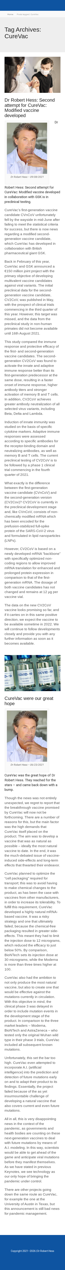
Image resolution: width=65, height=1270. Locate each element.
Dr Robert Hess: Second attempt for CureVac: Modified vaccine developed (30, 107)
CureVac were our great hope (29, 701)
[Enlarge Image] (32, 75)
